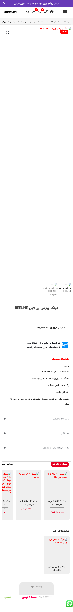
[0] (40, 12)
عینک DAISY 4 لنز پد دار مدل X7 (57, 503)
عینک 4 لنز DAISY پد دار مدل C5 (29, 503)
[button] (36, 383)
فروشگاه (53, 22)
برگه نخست (65, 22)
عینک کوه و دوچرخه (28, 22)
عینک (42, 22)
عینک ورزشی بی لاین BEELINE (57, 568)
